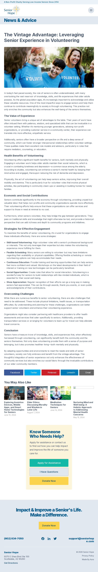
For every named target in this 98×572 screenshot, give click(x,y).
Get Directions (11, 563)
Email (88, 372)
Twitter (33, 372)
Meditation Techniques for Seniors (58, 404)
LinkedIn (71, 372)
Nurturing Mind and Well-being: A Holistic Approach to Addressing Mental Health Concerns (83, 408)
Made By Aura (88, 559)
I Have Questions (49, 471)
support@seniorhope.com (81, 540)
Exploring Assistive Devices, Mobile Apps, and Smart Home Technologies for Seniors (14, 407)
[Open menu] (91, 10)
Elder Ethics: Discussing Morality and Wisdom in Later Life (37, 406)
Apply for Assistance (49, 463)
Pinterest (52, 372)
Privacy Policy (88, 556)
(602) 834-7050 (13, 538)
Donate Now (49, 481)
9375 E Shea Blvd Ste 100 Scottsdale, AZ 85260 (16, 557)
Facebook (15, 372)
